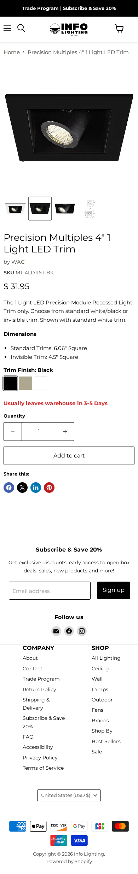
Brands (100, 720)
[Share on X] (22, 487)
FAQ (28, 737)
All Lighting (106, 658)
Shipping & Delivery (36, 704)
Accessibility (38, 747)
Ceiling (100, 668)
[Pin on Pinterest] (49, 487)
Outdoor (102, 700)
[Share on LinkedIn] (35, 487)
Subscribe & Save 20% (89, 8)
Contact (32, 668)
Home (12, 52)
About (30, 658)
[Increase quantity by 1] (65, 431)
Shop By (102, 731)
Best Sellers (106, 741)
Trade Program (40, 8)
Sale (97, 752)
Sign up (114, 590)
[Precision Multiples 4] (40, 208)
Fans (97, 710)
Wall (97, 679)
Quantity (14, 416)
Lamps (100, 689)
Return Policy (39, 689)
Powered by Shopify (69, 861)
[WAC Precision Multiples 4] (15, 208)
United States (65, 795)
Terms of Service (43, 768)
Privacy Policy (40, 757)
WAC (18, 261)
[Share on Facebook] (9, 487)
